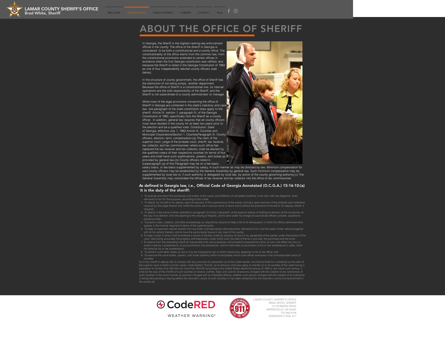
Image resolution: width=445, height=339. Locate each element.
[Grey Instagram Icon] (235, 11)
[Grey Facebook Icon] (228, 11)
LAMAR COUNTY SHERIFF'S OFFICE (61, 8)
